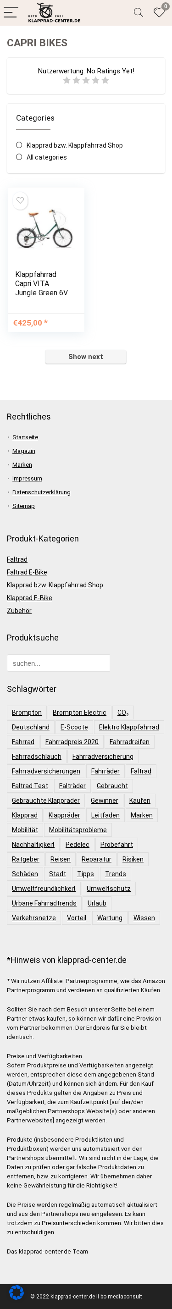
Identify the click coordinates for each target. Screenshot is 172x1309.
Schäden (25, 874)
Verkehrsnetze (34, 918)
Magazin (23, 450)
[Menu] (11, 13)
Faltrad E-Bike (27, 572)
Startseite (25, 437)
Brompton (27, 712)
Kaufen (139, 800)
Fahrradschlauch (36, 756)
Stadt (57, 874)
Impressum (27, 478)
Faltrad (17, 559)
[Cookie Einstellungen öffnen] (16, 1297)
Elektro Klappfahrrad (129, 727)
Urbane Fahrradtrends (44, 903)
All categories (47, 157)
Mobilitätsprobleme (78, 830)
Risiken (133, 859)
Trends (115, 874)
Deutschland (31, 727)
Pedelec (77, 844)
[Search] (139, 13)
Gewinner (104, 800)
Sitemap (23, 506)
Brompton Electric (79, 712)
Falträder (72, 786)
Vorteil (76, 918)
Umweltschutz (109, 888)
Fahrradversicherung (102, 756)
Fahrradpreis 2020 (72, 742)
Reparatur (96, 859)
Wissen (144, 918)
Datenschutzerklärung (41, 492)
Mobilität (25, 830)
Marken (22, 464)
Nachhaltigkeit (33, 844)
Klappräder (64, 815)
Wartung (109, 918)
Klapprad (25, 815)
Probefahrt (116, 844)
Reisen (60, 859)
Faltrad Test (30, 786)
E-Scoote (74, 727)
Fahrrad (23, 742)
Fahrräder (105, 771)
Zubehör (19, 610)
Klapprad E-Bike (29, 598)
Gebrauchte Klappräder (46, 800)
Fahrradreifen (130, 742)
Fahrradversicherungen (46, 771)
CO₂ (123, 712)
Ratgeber (25, 859)
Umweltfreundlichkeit (44, 888)
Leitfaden (105, 815)
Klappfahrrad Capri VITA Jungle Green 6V (41, 283)
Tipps (85, 874)
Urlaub (97, 903)
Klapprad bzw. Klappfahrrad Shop (75, 145)
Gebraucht (112, 786)
